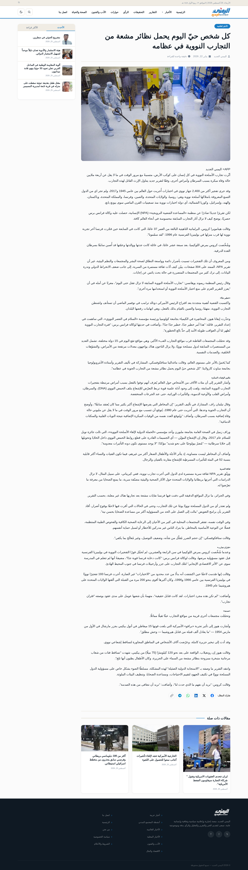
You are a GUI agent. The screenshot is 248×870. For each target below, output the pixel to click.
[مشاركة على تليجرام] (179, 695)
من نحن (106, 829)
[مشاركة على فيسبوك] (212, 695)
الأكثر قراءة (32, 27)
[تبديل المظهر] (21, 12)
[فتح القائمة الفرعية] (162, 12)
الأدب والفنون (98, 12)
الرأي (126, 12)
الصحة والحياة (79, 12)
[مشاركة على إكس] (204, 695)
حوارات (114, 12)
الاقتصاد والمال (153, 851)
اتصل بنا (63, 12)
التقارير (153, 12)
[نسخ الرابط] (171, 695)
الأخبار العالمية (222, 26)
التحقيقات (138, 12)
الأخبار (168, 12)
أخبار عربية (155, 815)
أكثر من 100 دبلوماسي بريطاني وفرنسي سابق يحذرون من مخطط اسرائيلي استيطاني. (108, 759)
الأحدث (60, 27)
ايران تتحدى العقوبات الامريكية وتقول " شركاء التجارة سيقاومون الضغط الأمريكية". (207, 780)
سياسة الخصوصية (101, 836)
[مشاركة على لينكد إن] (196, 695)
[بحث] (29, 12)
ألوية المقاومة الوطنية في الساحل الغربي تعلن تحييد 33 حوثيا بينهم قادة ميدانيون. (42, 68)
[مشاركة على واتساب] (188, 695)
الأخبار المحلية (153, 836)
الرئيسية (180, 12)
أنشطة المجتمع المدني (149, 822)
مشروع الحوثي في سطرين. (46, 37)
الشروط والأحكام (102, 844)
